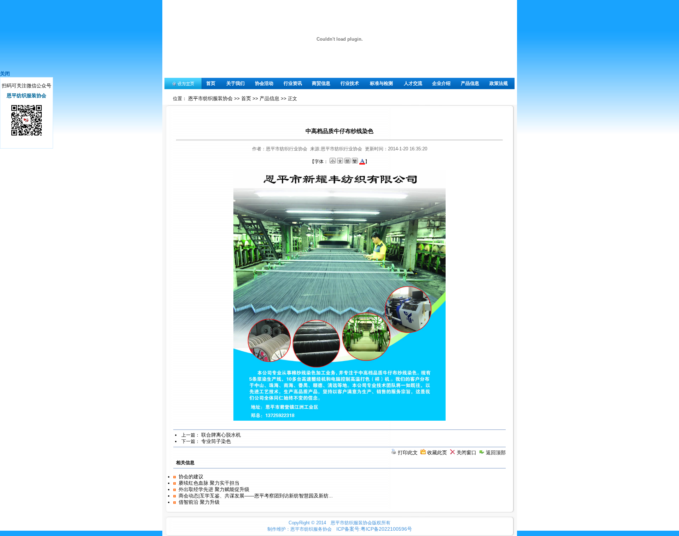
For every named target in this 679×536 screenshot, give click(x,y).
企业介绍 (441, 83)
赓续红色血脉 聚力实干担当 (209, 483)
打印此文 (408, 452)
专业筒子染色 (216, 441)
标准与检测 (381, 83)
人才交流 (413, 83)
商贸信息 (321, 83)
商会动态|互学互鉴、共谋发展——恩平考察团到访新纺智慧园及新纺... (256, 495)
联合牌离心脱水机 (221, 435)
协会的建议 (191, 476)
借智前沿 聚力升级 (199, 502)
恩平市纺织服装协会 (210, 98)
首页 (210, 83)
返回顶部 (496, 452)
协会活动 (264, 83)
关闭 (5, 73)
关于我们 (235, 83)
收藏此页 (437, 452)
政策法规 (498, 83)
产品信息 (470, 83)
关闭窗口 (466, 452)
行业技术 (350, 83)
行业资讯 (293, 83)
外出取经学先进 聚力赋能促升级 (214, 489)
